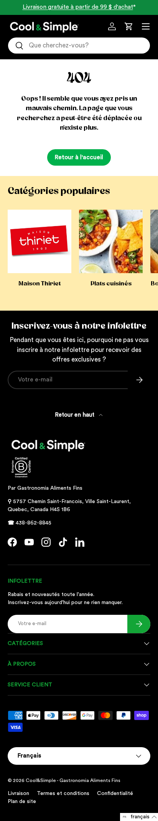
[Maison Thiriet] (39, 241)
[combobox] (79, 45)
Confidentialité (115, 793)
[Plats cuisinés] (111, 241)
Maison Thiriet (39, 283)
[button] (128, 26)
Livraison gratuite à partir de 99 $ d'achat (78, 7)
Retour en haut (75, 415)
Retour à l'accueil (79, 157)
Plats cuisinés (111, 283)
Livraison (18, 793)
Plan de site (22, 801)
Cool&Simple (41, 780)
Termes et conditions (63, 793)
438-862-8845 (33, 523)
